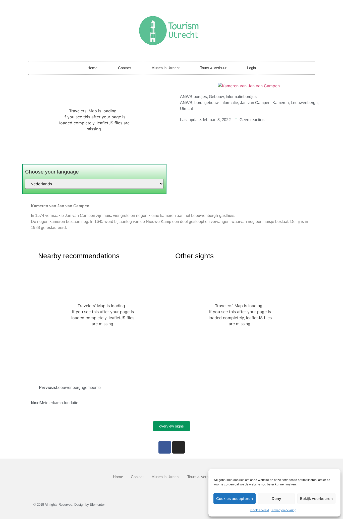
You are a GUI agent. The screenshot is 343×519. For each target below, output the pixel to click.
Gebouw (216, 97)
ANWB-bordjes (193, 97)
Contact (124, 68)
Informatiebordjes (241, 97)
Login (251, 68)
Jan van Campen (255, 103)
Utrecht (186, 109)
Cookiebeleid (259, 510)
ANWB (186, 103)
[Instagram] (178, 447)
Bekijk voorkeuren (316, 498)
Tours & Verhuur (213, 68)
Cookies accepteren (234, 498)
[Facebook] (164, 447)
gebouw (211, 103)
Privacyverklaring (283, 510)
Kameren (280, 103)
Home (92, 68)
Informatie (229, 103)
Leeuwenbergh (304, 103)
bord (198, 103)
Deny (276, 498)
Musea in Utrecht (165, 68)
